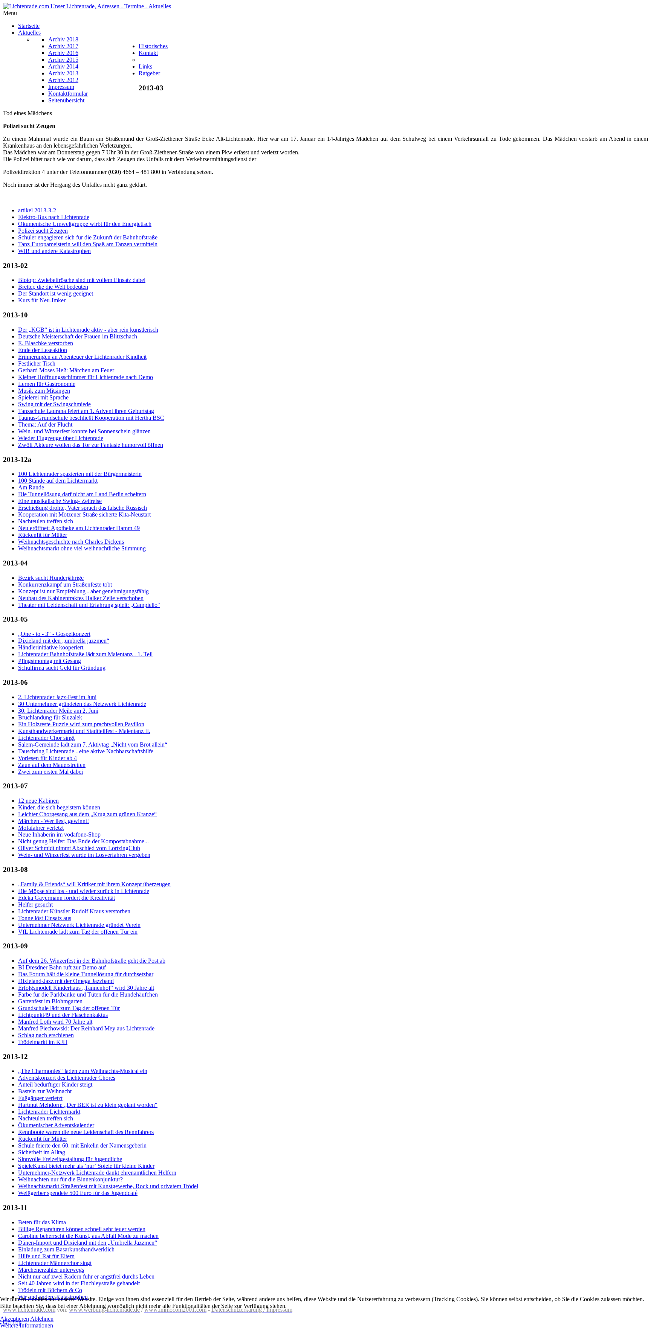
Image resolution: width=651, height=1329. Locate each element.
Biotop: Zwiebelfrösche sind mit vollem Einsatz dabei (81, 280)
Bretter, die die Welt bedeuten (53, 286)
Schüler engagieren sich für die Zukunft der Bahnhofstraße (87, 237)
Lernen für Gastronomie (46, 384)
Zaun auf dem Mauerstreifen (52, 765)
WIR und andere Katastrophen (54, 251)
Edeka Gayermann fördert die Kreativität (66, 898)
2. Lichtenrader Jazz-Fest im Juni (57, 697)
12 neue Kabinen (38, 800)
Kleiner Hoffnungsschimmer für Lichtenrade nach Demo (85, 377)
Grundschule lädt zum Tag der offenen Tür (69, 1008)
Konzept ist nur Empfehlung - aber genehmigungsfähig (83, 591)
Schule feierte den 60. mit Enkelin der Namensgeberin (82, 1145)
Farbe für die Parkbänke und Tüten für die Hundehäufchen (88, 994)
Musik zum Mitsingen (44, 390)
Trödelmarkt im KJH (42, 1042)
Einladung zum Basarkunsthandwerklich (66, 1249)
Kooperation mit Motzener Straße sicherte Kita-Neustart (84, 514)
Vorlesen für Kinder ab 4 (47, 758)
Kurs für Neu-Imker (42, 300)
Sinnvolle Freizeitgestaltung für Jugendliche (70, 1159)
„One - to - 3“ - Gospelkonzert (54, 634)
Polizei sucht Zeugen (43, 230)
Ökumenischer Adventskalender (56, 1125)
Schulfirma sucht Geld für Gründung (61, 667)
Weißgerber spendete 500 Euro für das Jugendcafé (78, 1193)
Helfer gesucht (35, 904)
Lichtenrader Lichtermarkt (49, 1111)
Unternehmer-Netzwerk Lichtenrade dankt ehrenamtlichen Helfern (97, 1172)
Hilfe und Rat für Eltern (46, 1256)
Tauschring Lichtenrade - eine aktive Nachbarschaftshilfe (85, 751)
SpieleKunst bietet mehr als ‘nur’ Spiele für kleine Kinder (86, 1166)
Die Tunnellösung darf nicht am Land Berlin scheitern (82, 494)
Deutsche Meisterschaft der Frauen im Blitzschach (77, 336)
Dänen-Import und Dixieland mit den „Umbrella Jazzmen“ (87, 1242)
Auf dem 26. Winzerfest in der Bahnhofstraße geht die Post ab (91, 960)
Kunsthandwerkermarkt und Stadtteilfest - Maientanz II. (84, 731)
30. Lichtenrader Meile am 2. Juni (58, 710)
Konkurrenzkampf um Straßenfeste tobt (65, 584)
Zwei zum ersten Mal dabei (50, 771)
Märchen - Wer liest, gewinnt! (53, 821)
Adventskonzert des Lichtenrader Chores (66, 1077)
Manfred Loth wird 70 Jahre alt (55, 1021)
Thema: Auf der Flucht (45, 424)
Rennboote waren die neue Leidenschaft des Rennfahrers (86, 1132)
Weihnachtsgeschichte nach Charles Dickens (71, 541)
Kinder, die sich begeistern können (59, 807)
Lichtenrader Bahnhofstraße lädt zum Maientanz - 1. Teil (85, 654)
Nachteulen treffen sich (45, 521)
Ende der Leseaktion (42, 350)
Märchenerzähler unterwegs (51, 1270)
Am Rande (31, 487)
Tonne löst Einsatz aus (44, 918)
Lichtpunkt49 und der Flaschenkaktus (63, 1015)
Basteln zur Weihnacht (45, 1091)
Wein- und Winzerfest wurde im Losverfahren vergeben (84, 855)
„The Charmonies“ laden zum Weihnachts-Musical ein (82, 1071)
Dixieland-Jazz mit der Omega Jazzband (66, 981)
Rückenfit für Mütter (42, 535)
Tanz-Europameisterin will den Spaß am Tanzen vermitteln (87, 244)
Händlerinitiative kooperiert (50, 647)
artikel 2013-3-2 (37, 210)
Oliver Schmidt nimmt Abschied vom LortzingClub (79, 848)
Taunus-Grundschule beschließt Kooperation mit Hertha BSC (91, 418)
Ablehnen (41, 1318)
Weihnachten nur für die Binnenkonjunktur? (70, 1179)
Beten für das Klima (42, 1222)
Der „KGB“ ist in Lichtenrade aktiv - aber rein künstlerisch (88, 329)
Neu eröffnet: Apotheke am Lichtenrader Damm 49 (79, 528)
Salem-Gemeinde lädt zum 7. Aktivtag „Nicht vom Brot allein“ (92, 744)
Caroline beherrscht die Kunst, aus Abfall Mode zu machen (88, 1236)
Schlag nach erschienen (46, 1035)
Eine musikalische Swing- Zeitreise (60, 501)
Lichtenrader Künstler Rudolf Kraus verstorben (74, 911)
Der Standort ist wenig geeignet (55, 293)
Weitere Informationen (26, 1325)
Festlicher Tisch (36, 363)
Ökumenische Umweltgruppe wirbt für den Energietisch (84, 224)
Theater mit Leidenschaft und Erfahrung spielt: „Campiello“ (89, 605)
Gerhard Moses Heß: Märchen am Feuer (66, 370)
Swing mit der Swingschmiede (54, 404)
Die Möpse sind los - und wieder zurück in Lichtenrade (83, 891)
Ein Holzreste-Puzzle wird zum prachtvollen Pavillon (81, 724)
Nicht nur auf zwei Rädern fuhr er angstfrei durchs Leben (86, 1276)
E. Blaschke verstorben (45, 343)
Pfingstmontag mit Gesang (49, 661)
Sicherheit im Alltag (41, 1152)
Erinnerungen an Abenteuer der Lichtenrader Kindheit (82, 357)
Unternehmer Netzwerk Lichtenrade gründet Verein (79, 925)
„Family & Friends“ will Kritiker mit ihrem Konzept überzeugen (94, 884)
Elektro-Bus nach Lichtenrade (53, 217)
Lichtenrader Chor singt (46, 738)
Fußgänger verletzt (40, 1098)
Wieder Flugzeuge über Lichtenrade (60, 438)
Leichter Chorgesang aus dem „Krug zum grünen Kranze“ (87, 814)
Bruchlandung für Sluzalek (50, 717)
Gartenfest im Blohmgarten (50, 1001)
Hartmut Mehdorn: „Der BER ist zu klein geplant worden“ (87, 1105)
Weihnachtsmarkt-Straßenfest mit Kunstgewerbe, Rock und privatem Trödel (108, 1186)
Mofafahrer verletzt (41, 828)
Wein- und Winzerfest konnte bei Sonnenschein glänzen (84, 431)
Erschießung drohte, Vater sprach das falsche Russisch (82, 507)
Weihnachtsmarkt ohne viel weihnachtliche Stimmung (82, 548)
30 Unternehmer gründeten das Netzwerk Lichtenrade (82, 704)
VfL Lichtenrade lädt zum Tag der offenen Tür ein (78, 931)
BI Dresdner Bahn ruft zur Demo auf (62, 967)
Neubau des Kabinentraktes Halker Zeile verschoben (81, 598)
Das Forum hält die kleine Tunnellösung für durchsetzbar (85, 974)
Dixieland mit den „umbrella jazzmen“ (63, 640)
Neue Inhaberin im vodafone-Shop (59, 834)
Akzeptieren (14, 1318)
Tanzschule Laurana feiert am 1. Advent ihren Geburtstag (86, 411)
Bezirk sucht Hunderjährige (51, 578)
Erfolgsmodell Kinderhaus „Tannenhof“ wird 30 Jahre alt (86, 988)
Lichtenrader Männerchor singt (55, 1263)
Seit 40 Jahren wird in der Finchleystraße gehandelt (79, 1283)
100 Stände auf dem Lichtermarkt (58, 480)
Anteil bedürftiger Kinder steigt (55, 1084)
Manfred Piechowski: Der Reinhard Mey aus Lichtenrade (86, 1028)
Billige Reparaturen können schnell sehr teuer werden (81, 1229)
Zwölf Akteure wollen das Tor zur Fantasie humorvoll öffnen (90, 445)
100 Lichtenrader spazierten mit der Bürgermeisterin (80, 474)
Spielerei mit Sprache (43, 397)
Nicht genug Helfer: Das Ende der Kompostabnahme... (83, 841)
